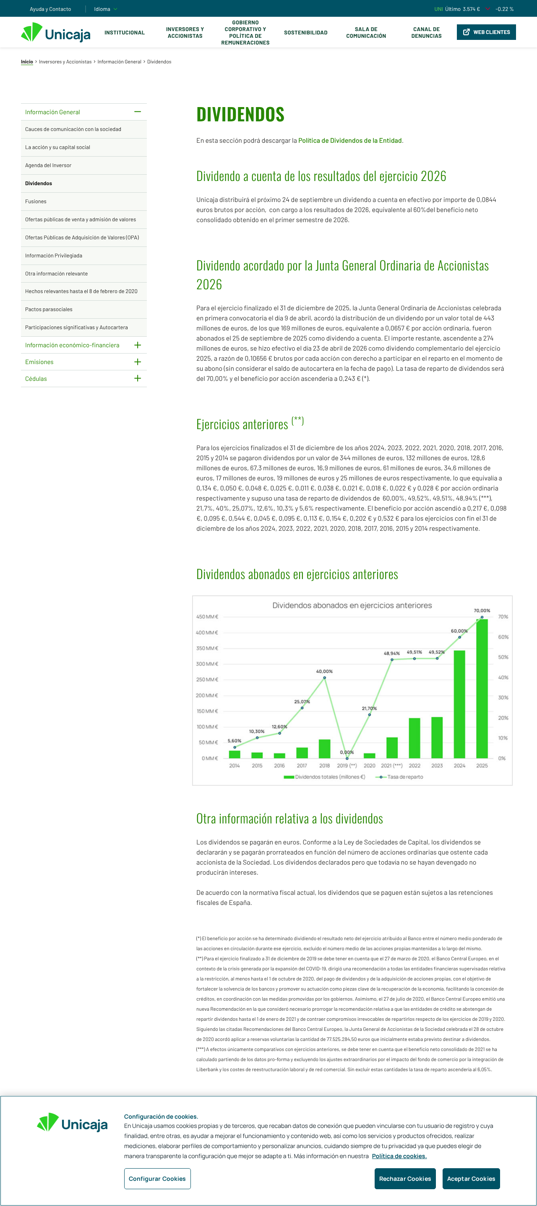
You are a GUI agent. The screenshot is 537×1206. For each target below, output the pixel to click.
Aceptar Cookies (471, 1178)
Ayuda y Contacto (50, 8)
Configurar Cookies (157, 1178)
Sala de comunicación (366, 32)
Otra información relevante (56, 273)
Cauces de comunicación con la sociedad (73, 129)
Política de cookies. (399, 1156)
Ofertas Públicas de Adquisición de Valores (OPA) (82, 237)
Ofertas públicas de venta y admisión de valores (80, 219)
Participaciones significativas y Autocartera (76, 327)
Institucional (124, 32)
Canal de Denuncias (427, 32)
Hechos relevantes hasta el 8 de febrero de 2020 (81, 291)
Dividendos (38, 183)
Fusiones (36, 201)
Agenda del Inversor (48, 165)
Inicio (27, 62)
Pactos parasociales (49, 309)
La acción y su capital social (57, 147)
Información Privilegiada (53, 255)
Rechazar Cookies (405, 1178)
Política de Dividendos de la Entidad (349, 140)
